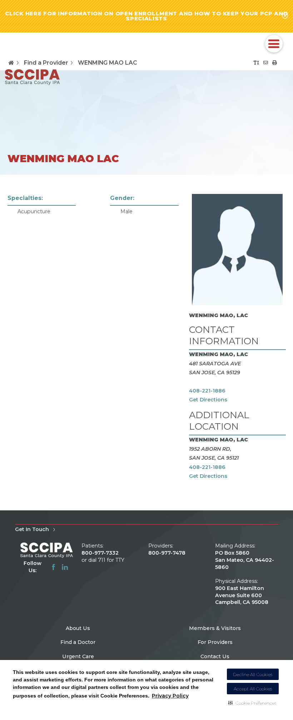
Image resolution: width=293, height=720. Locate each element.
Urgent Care (78, 656)
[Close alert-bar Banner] (285, 16)
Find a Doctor (77, 642)
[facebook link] (53, 567)
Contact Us (214, 656)
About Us (78, 628)
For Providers (215, 642)
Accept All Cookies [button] (253, 688)
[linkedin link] (65, 567)
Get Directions (208, 399)
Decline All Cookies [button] (253, 674)
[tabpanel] (147, 342)
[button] (252, 703)
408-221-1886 (207, 391)
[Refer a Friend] (266, 63)
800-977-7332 (100, 553)
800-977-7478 (166, 553)
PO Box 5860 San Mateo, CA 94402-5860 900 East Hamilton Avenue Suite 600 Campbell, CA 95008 (244, 577)
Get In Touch (32, 529)
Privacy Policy (170, 695)
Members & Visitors (215, 628)
